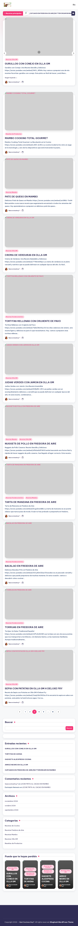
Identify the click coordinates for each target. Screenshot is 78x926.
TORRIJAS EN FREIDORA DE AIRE (24, 627)
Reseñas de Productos (29, 59)
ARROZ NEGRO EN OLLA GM (16, 765)
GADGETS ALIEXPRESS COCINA (18, 759)
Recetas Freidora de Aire (14, 317)
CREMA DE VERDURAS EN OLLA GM (26, 255)
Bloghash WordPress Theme (61, 922)
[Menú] (74, 4)
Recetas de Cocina (12, 59)
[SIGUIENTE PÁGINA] (58, 712)
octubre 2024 (10, 806)
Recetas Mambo (11, 192)
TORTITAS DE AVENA (17, 63)
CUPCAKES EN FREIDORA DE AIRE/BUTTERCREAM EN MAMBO (36, 13)
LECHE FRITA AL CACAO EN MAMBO (35, 784)
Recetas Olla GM (11, 250)
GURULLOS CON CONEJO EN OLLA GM (20, 749)
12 (52, 712)
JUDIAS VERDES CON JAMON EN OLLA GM (29, 382)
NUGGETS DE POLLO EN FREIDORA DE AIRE (30, 443)
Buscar (9, 722)
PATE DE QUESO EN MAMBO (21, 196)
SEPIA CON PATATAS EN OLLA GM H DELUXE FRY (33, 688)
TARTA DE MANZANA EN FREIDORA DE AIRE (30, 502)
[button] (11, 77)
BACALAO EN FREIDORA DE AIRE (24, 565)
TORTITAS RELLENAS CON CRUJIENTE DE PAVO (33, 321)
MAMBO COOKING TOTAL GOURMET (26, 138)
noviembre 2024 (11, 801)
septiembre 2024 (11, 810)
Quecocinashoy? (11, 784)
